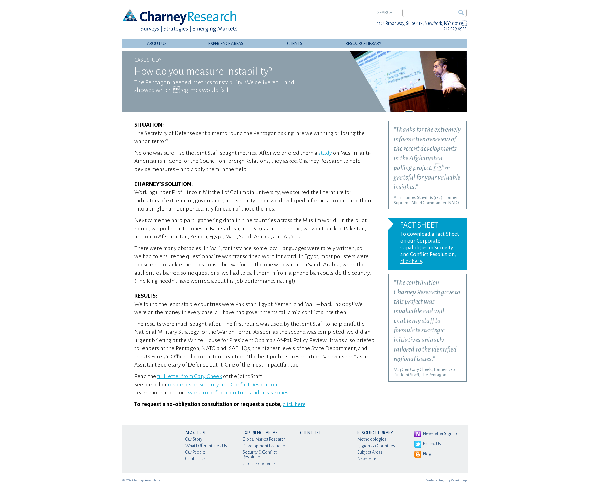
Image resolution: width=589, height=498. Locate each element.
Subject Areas (369, 452)
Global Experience (259, 463)
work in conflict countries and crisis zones (238, 393)
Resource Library (363, 43)
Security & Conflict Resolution (260, 455)
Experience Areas (225, 43)
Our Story (193, 439)
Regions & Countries (376, 445)
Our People (195, 452)
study (325, 153)
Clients (294, 43)
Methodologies (372, 439)
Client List (310, 433)
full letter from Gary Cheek (189, 376)
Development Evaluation (265, 445)
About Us (157, 43)
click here (294, 404)
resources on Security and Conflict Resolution (222, 385)
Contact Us (195, 458)
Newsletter (367, 458)
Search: (385, 12)
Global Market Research (264, 439)
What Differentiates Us (206, 445)
